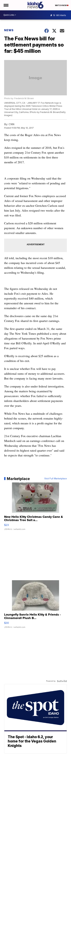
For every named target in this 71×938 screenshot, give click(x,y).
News (9, 30)
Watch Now (61, 5)
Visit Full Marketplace (55, 478)
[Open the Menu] (6, 5)
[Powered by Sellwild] (62, 681)
